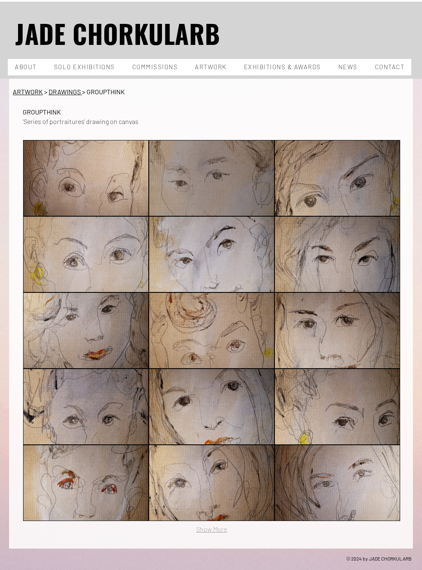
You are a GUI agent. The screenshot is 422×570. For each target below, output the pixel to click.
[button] (86, 178)
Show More (211, 529)
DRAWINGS (65, 92)
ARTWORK (28, 92)
